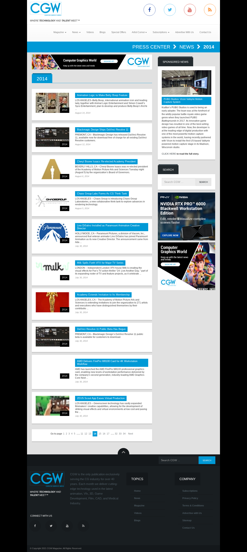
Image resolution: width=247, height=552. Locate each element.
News (187, 46)
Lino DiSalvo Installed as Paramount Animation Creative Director (108, 227)
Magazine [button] (58, 32)
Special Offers (118, 32)
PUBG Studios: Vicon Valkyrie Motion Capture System (183, 100)
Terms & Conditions (193, 505)
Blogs (103, 32)
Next (130, 433)
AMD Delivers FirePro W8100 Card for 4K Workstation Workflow (107, 362)
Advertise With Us (184, 32)
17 (108, 433)
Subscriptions (190, 491)
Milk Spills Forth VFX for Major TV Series (100, 262)
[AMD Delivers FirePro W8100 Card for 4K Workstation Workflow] (52, 369)
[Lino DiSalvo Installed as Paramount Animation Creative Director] (52, 233)
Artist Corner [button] (138, 32)
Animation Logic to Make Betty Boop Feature (102, 95)
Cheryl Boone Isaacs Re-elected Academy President (106, 161)
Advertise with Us (192, 513)
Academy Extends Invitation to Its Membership (103, 294)
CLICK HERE (169, 153)
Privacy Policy (190, 498)
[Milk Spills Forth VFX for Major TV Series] (52, 270)
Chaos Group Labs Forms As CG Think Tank (102, 193)
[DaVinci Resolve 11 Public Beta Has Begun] (52, 337)
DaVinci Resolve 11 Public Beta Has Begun (101, 329)
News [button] (75, 32)
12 (86, 433)
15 (100, 433)
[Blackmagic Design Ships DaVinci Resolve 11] (52, 137)
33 (120, 433)
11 (82, 433)
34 (124, 433)
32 (116, 433)
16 (104, 433)
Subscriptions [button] (160, 32)
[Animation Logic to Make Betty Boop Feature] (52, 103)
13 (90, 433)
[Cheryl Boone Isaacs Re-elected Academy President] (52, 169)
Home (137, 491)
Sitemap (186, 520)
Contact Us (205, 32)
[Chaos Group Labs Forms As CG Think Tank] (52, 201)
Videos (90, 32)
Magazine (139, 505)
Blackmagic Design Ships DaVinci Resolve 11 (102, 129)
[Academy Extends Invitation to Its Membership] (52, 302)
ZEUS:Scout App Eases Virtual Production (101, 398)
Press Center (152, 46)
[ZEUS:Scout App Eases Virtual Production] (52, 406)
